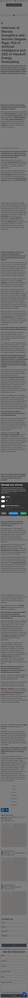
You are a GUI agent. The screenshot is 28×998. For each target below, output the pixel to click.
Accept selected (13, 513)
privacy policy (12, 492)
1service (9, 498)
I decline (4, 513)
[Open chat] (24, 994)
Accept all (23, 513)
